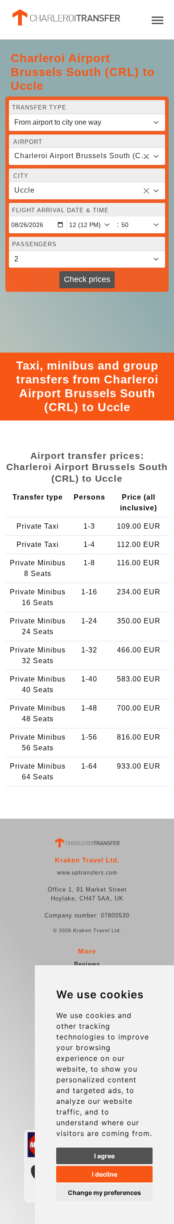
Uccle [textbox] (24, 190)
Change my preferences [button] (104, 1192)
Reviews (87, 964)
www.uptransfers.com (87, 873)
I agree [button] (104, 1156)
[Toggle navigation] (157, 19)
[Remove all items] (146, 156)
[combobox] (87, 156)
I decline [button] (104, 1174)
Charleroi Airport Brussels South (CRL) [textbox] (81, 156)
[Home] (65, 17)
